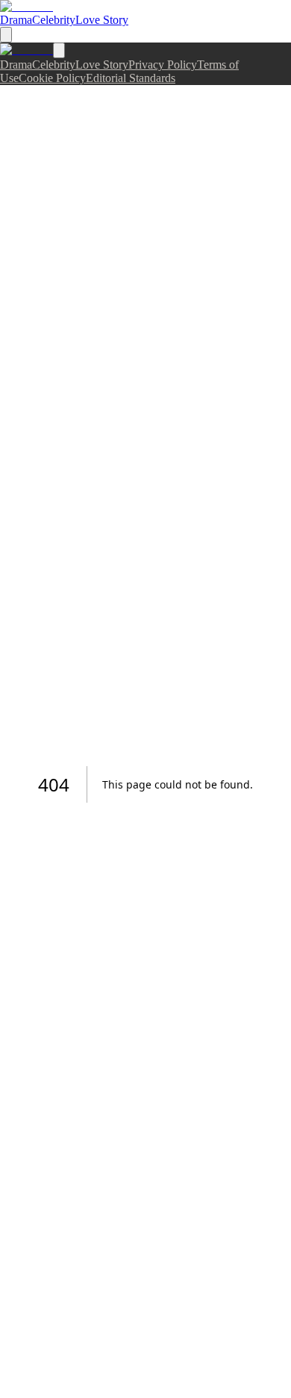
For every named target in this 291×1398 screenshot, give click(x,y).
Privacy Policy (162, 64)
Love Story (101, 19)
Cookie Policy (52, 78)
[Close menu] (59, 50)
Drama (16, 19)
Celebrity (53, 19)
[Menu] (6, 35)
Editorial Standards (130, 78)
